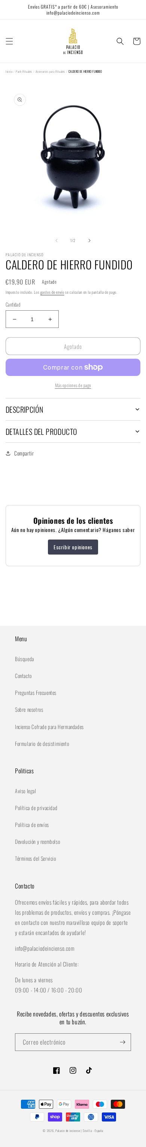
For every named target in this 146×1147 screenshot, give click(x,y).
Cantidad (13, 304)
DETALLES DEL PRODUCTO (41, 431)
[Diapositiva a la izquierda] (56, 240)
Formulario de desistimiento (42, 743)
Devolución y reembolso (37, 841)
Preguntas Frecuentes (36, 692)
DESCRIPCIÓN (24, 409)
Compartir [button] (24, 453)
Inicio (9, 71)
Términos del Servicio (35, 858)
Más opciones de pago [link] (73, 385)
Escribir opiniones (73, 547)
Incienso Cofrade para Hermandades (49, 727)
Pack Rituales (24, 71)
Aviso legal (25, 791)
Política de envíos (32, 824)
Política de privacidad (36, 808)
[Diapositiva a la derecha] (89, 240)
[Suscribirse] (122, 1042)
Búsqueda (24, 659)
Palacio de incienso (67, 1130)
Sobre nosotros (29, 709)
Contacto (23, 675)
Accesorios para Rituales (50, 71)
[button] (9, 41)
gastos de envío (52, 292)
